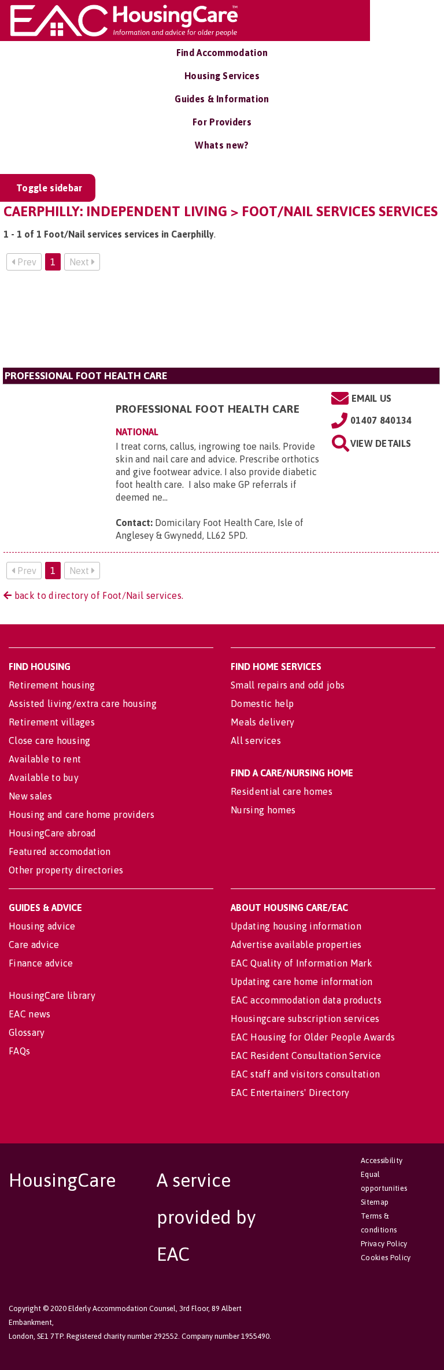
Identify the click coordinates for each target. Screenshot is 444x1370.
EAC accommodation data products (306, 1000)
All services (256, 740)
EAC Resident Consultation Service (306, 1055)
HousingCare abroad (53, 833)
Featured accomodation (60, 851)
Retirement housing (52, 685)
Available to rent (45, 759)
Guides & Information (222, 99)
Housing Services (222, 76)
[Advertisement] (221, 323)
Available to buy (44, 777)
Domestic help (262, 703)
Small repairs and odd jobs (288, 685)
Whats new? (222, 145)
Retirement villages (52, 722)
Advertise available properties (296, 944)
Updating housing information (296, 926)
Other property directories (66, 870)
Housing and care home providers (81, 814)
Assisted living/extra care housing (83, 703)
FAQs (19, 1051)
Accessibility (381, 1160)
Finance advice (41, 963)
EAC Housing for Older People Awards (313, 1037)
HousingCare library (52, 995)
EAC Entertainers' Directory (290, 1092)
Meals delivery (262, 722)
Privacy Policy (384, 1243)
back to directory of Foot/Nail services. (97, 595)
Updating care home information (302, 981)
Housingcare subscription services (305, 1018)
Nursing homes (263, 810)
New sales (30, 796)
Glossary (27, 1032)
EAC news (30, 1014)
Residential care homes (281, 791)
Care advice (34, 944)
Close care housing (50, 740)
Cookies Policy (385, 1257)
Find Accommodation (222, 52)
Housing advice (42, 926)
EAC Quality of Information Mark (301, 963)
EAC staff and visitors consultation (305, 1074)
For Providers (222, 122)
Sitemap (374, 1202)
